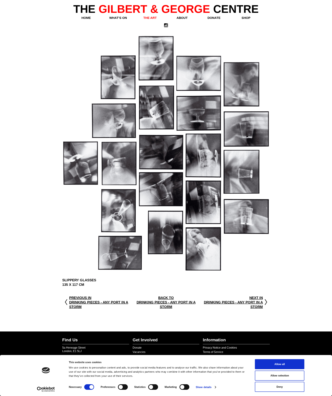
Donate (214, 18)
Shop (246, 18)
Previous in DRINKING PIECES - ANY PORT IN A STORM (98, 302)
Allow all (279, 364)
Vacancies (139, 352)
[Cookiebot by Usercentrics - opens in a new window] (46, 389)
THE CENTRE (166, 9)
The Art (150, 18)
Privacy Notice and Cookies (220, 347)
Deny (279, 386)
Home (86, 18)
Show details (203, 387)
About (182, 18)
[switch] (123, 387)
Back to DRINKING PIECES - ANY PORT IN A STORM (166, 302)
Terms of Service (213, 352)
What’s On (118, 18)
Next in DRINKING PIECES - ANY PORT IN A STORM (233, 302)
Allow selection (279, 375)
